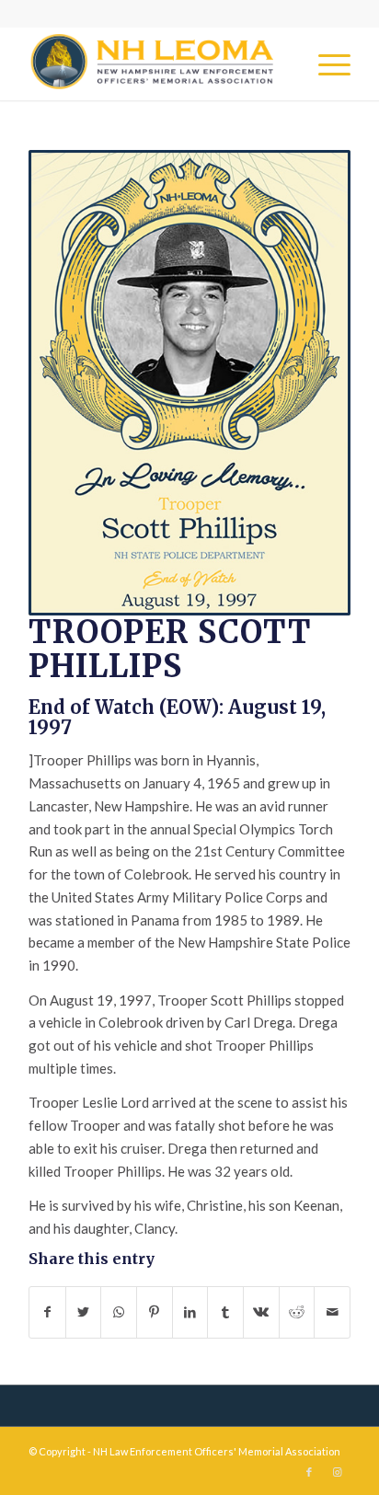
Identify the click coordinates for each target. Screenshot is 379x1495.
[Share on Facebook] (47, 1312)
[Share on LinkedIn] (190, 1312)
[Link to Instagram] (336, 1472)
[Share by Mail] (332, 1312)
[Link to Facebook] (309, 1472)
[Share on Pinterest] (154, 1312)
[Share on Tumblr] (225, 1312)
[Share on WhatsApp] (118, 1312)
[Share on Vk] (261, 1312)
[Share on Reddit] (297, 1312)
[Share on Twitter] (83, 1312)
